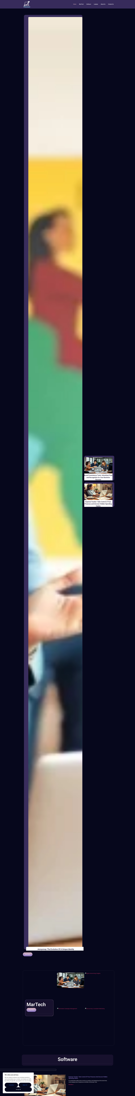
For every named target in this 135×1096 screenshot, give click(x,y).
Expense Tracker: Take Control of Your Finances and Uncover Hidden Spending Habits (88, 1077)
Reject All (25, 1085)
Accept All (18, 1089)
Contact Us (111, 4)
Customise (11, 1085)
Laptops (96, 4)
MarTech (81, 4)
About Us (103, 4)
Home (74, 4)
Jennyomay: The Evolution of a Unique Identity (55, 949)
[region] (18, 1083)
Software (88, 4)
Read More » (71, 1084)
